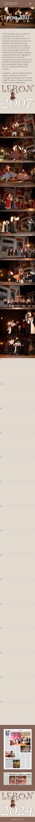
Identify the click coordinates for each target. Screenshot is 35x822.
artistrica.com (15, 819)
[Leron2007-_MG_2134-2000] (17, 725)
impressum (22, 819)
